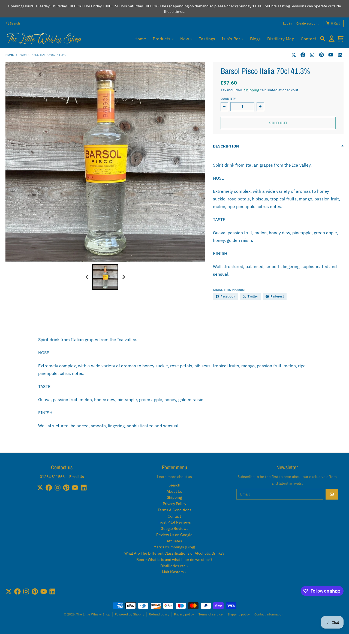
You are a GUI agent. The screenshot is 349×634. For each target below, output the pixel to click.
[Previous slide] (87, 277)
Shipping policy (238, 614)
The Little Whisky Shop (93, 614)
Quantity (228, 99)
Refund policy (159, 614)
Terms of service (210, 614)
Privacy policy (184, 614)
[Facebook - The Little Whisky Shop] (302, 54)
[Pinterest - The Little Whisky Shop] (321, 54)
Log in (287, 23)
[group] (105, 277)
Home (9, 55)
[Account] (331, 38)
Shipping (251, 90)
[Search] (323, 38)
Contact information (268, 614)
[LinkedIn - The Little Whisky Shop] (340, 54)
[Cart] (340, 38)
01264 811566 (52, 476)
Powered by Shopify (129, 614)
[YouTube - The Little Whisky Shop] (330, 54)
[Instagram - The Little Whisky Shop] (312, 54)
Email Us (76, 476)
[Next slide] (123, 277)
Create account (307, 23)
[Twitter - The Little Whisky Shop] (293, 54)
